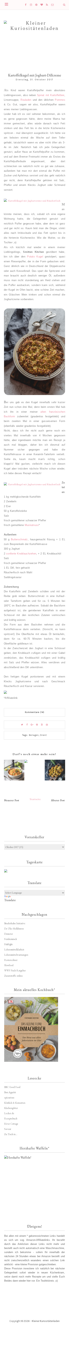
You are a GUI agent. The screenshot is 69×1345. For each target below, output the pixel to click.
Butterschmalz (19, 539)
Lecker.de (9, 1113)
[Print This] (47, 725)
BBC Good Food (12, 1087)
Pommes (60, 99)
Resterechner (10, 960)
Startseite (35, 799)
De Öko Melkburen (14, 928)
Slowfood (8, 965)
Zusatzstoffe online (13, 975)
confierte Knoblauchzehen (21, 553)
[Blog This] (42, 725)
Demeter (8, 933)
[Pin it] (37, 725)
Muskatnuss (32, 525)
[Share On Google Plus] (32, 725)
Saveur (7, 1129)
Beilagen (34, 735)
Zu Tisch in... (10, 1134)
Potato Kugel (35, 256)
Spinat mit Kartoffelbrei (50, 95)
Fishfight (8, 944)
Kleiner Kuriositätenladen (46, 1321)
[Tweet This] (22, 725)
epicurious (9, 1097)
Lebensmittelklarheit (14, 949)
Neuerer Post (11, 800)
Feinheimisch (10, 939)
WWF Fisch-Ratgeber (15, 970)
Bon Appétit (10, 1092)
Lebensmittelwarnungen (16, 954)
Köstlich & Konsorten (14, 1102)
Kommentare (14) (34, 712)
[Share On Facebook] (27, 725)
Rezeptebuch (10, 1118)
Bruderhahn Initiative (14, 923)
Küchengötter (11, 1108)
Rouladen (26, 99)
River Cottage (11, 1123)
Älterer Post (58, 800)
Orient (43, 735)
